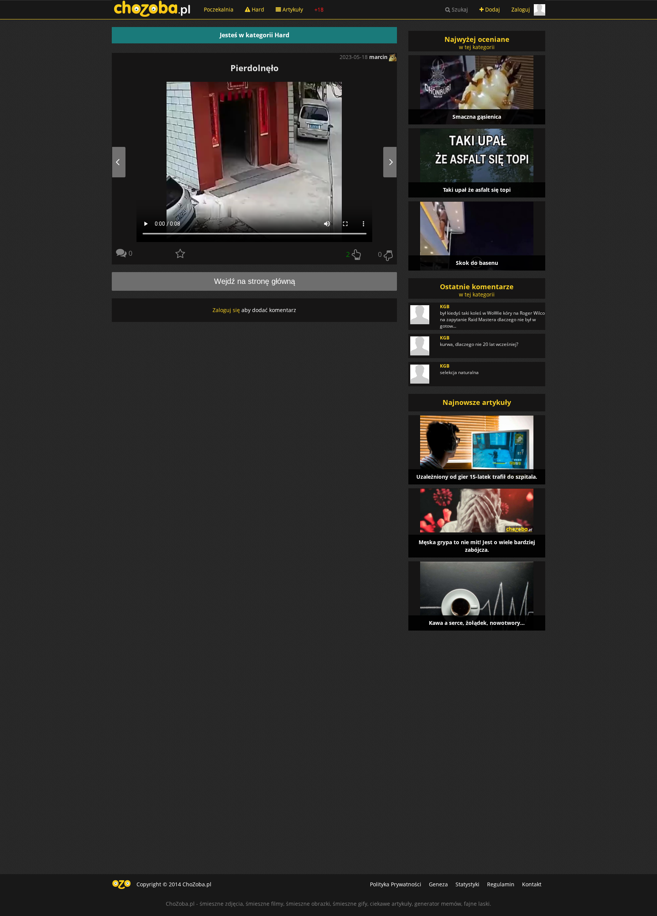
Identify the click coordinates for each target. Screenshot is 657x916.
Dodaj (492, 9)
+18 (319, 9)
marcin (379, 57)
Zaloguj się (226, 310)
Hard (257, 9)
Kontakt (531, 884)
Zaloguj (520, 9)
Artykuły (292, 9)
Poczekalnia (218, 9)
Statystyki (467, 884)
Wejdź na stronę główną (254, 281)
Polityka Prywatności (395, 884)
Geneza (438, 884)
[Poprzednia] (126, 162)
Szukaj (459, 9)
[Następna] (382, 162)
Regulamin (500, 884)
